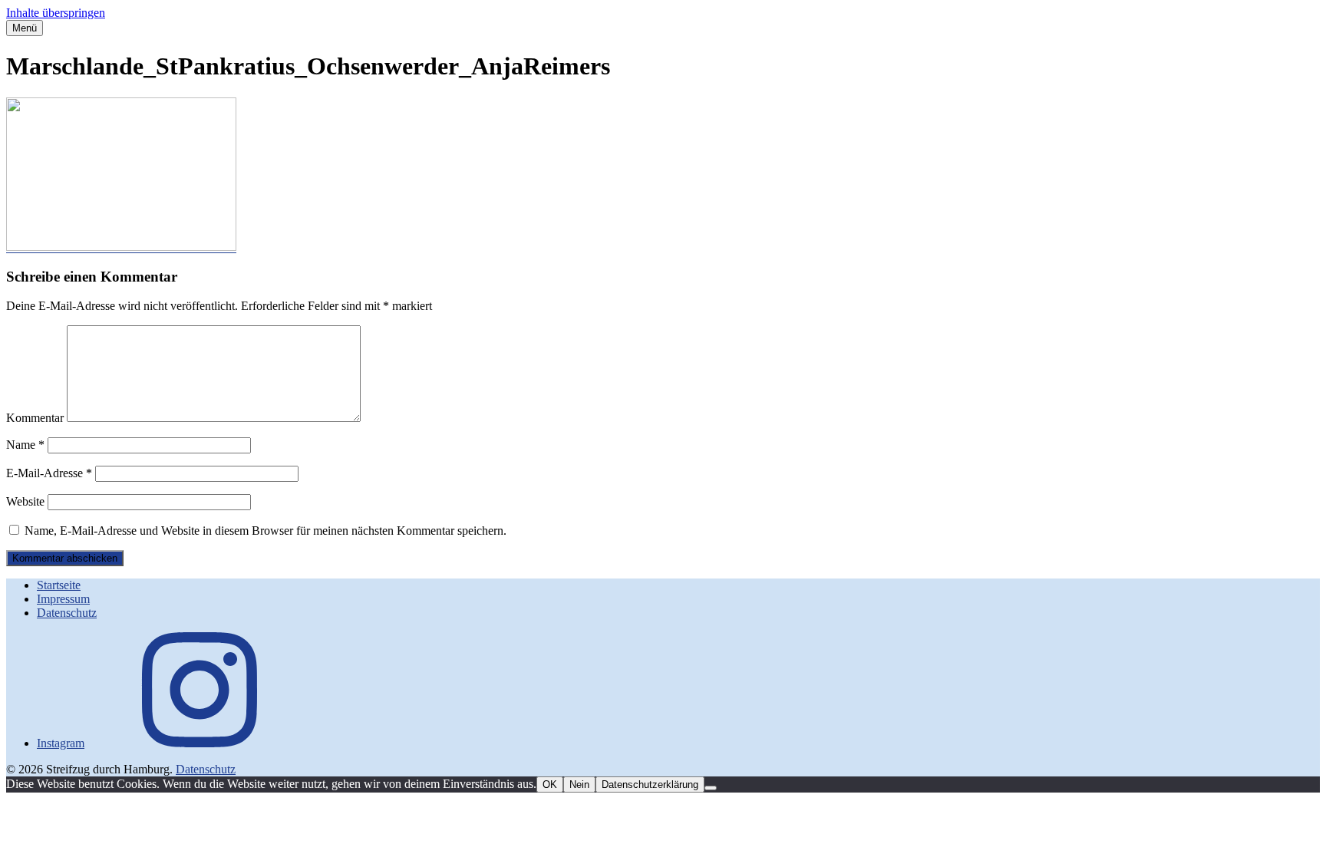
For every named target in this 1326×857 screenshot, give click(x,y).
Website (25, 501)
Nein (579, 784)
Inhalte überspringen (55, 12)
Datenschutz (67, 612)
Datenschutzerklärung (650, 784)
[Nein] (710, 788)
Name (25, 444)
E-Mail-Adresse (49, 473)
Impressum (63, 598)
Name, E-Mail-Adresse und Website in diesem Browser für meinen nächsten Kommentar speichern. (265, 530)
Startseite (59, 585)
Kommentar (35, 417)
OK (550, 784)
